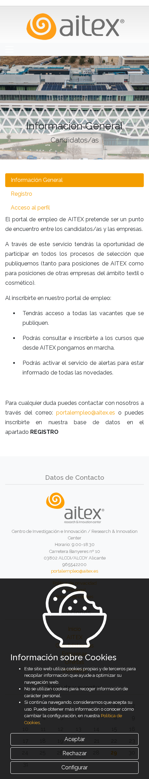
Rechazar (74, 753)
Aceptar (74, 739)
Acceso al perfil (30, 207)
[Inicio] (75, 24)
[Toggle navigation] (9, 49)
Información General (37, 180)
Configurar (74, 767)
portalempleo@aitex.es (85, 412)
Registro (21, 194)
